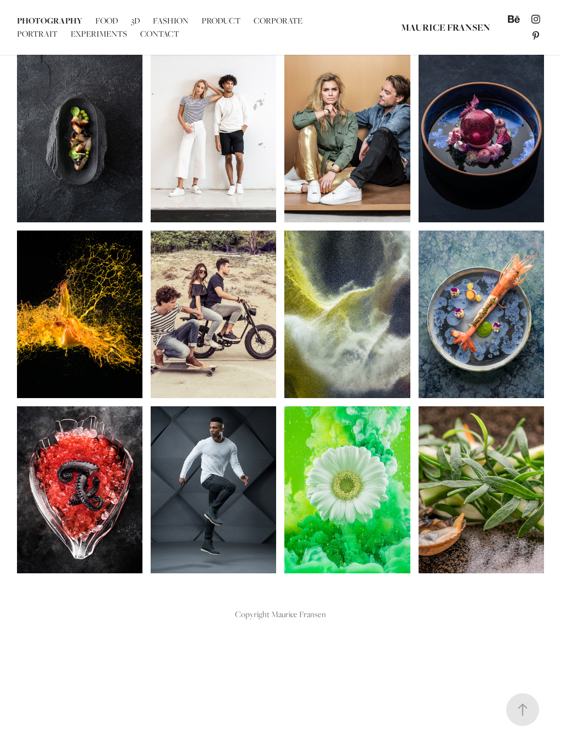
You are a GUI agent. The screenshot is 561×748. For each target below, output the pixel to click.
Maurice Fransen (445, 27)
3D (135, 20)
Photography (49, 20)
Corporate (278, 20)
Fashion (170, 20)
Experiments (99, 33)
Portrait (37, 33)
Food (106, 20)
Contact (159, 33)
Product (221, 20)
